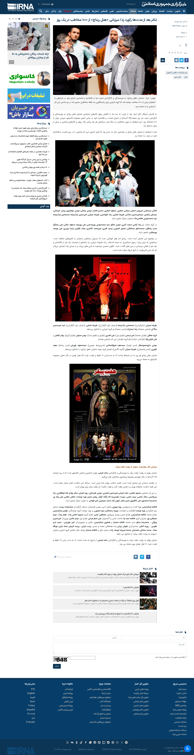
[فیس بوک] (86, 743)
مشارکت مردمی (180, 722)
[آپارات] (113, 743)
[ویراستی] (90, 743)
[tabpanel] (29, 43)
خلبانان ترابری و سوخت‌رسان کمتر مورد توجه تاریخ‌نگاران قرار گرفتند (30, 197)
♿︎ (188, 748)
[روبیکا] (117, 743)
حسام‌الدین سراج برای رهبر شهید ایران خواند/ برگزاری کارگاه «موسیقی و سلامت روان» (30, 129)
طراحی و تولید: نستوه (174, 751)
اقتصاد (161, 11)
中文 (33, 689)
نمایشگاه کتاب (105, 701)
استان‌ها (95, 11)
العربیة (32, 697)
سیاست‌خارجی (122, 11)
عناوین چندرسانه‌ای (141, 714)
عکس (87, 11)
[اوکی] (77, 743)
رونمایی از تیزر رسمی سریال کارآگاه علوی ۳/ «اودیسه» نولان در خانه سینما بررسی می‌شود (29, 161)
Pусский (31, 714)
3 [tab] (13, 19)
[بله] (108, 743)
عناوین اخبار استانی (141, 701)
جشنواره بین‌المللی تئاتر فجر (100, 722)
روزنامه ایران (68, 693)
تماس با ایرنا (181, 693)
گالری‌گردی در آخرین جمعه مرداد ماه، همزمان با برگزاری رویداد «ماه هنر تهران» (29, 189)
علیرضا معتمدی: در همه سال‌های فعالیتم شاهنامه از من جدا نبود (27, 153)
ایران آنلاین (68, 701)
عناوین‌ (177, 11)
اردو (33, 718)
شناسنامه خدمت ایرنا (178, 714)
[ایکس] (122, 743)
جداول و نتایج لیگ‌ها (102, 714)
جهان (147, 11)
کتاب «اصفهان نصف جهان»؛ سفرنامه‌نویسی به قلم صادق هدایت (28, 182)
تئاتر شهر (177, 77)
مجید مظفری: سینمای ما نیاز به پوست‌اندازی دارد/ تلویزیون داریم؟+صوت (28, 174)
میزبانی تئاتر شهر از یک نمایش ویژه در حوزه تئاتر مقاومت (118, 574)
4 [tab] (10, 19)
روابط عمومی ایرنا (179, 710)
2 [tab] (16, 19)
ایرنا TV (66, 11)
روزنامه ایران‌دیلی (66, 705)
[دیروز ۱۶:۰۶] (29, 36)
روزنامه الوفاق (67, 697)
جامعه (140, 11)
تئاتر (185, 77)
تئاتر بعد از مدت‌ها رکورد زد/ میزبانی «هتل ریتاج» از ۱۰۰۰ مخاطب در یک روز (107, 20)
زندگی (53, 11)
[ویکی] (72, 743)
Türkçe (31, 705)
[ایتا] (99, 743)
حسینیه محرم (105, 718)
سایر (47, 11)
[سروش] (95, 743)
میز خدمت (182, 726)
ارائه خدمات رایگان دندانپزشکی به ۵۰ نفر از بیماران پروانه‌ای (30, 56)
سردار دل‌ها (106, 693)
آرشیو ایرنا (182, 697)
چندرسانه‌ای (78, 11)
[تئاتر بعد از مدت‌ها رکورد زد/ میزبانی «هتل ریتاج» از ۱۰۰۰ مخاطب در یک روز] (105, 60)
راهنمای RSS (180, 705)
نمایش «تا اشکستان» (131, 587)
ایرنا (163, 4)
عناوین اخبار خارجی (141, 705)
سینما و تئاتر (179, 36)
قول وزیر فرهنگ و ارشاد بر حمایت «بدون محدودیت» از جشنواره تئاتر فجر (112, 600)
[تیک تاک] (81, 743)
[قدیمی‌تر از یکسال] (148, 577)
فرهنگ (133, 11)
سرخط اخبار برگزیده (141, 693)
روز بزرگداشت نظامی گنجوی (177, 72)
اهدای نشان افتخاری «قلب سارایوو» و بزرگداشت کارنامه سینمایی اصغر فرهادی (28, 145)
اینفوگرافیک (106, 710)
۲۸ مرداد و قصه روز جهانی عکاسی (34, 167)
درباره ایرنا (182, 689)
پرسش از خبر (106, 705)
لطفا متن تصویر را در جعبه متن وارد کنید (170, 657)
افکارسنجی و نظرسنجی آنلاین (99, 689)
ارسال (57, 666)
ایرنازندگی (69, 689)
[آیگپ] (104, 743)
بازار (59, 11)
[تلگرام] (126, 743)
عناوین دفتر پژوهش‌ (141, 710)
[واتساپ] (68, 743)
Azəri (32, 701)
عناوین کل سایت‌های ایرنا (138, 697)
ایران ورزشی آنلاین (65, 710)
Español (31, 710)
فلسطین (104, 11)
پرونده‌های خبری (142, 689)
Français (30, 722)
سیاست (170, 11)
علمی (112, 11)
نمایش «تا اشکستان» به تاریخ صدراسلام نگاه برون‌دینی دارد (117, 613)
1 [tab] (19, 19)
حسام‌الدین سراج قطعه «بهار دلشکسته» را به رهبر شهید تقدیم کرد (29, 137)
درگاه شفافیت (180, 718)
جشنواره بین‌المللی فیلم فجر (100, 697)
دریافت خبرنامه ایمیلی (177, 730)
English (31, 693)
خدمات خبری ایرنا (179, 734)
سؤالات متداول (180, 701)
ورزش (154, 11)
